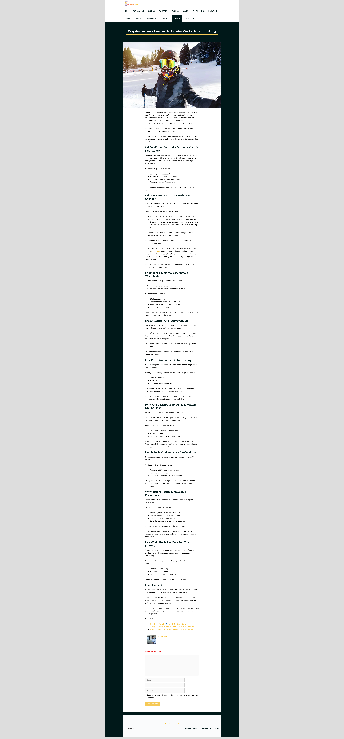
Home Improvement (210, 11)
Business (151, 11)
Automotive (138, 11)
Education (163, 11)
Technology (165, 19)
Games (185, 11)
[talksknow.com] (132, 3)
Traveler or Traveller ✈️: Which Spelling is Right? (168, 624)
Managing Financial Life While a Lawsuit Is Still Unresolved (172, 627)
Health (195, 11)
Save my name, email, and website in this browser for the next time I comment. (172, 696)
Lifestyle (139, 19)
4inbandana (155, 251)
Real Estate (151, 19)
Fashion (175, 11)
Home (127, 11)
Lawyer (128, 19)
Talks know (172, 724)
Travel (177, 19)
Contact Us (189, 19)
